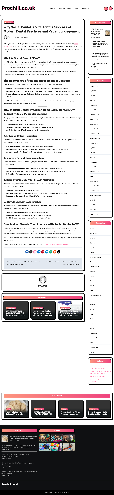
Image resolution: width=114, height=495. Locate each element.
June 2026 (93, 96)
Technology (93, 333)
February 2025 (94, 172)
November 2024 (95, 186)
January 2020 (94, 214)
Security (92, 324)
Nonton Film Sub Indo (97, 376)
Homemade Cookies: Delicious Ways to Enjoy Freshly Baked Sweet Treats (96, 31)
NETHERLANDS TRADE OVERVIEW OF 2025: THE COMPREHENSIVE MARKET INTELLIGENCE (99, 44)
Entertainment (94, 267)
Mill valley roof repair (97, 374)
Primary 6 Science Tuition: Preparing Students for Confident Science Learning (99, 55)
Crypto (92, 248)
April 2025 (93, 162)
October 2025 (94, 134)
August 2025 (94, 143)
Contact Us (85, 9)
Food (69, 9)
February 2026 (94, 115)
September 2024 (95, 195)
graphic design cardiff (97, 379)
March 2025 (94, 167)
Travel (76, 9)
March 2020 (94, 210)
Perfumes (93, 319)
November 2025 (95, 129)
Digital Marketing (95, 257)
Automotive (93, 234)
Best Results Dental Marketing (57, 245)
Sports (92, 328)
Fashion (62, 9)
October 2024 (94, 191)
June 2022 (93, 205)
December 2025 (95, 124)
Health (92, 290)
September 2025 (95, 138)
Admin (12, 37)
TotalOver (93, 381)
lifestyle (53, 9)
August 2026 (94, 86)
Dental (92, 252)
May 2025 (93, 157)
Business (93, 238)
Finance (92, 276)
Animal (92, 229)
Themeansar (65, 492)
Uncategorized (8, 22)
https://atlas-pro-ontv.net (97, 369)
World (92, 352)
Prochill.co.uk (18, 8)
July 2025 (93, 148)
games (92, 286)
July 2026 (93, 91)
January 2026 (94, 119)
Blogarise (56, 492)
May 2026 (93, 100)
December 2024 (95, 181)
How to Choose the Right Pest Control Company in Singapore (42, 313)
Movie (92, 309)
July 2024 (93, 200)
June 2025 (93, 153)
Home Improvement (96, 295)
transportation (94, 338)
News (92, 314)
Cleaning (92, 243)
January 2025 (94, 176)
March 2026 (94, 110)
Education (93, 262)
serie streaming (95, 366)
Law (91, 300)
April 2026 (93, 105)
